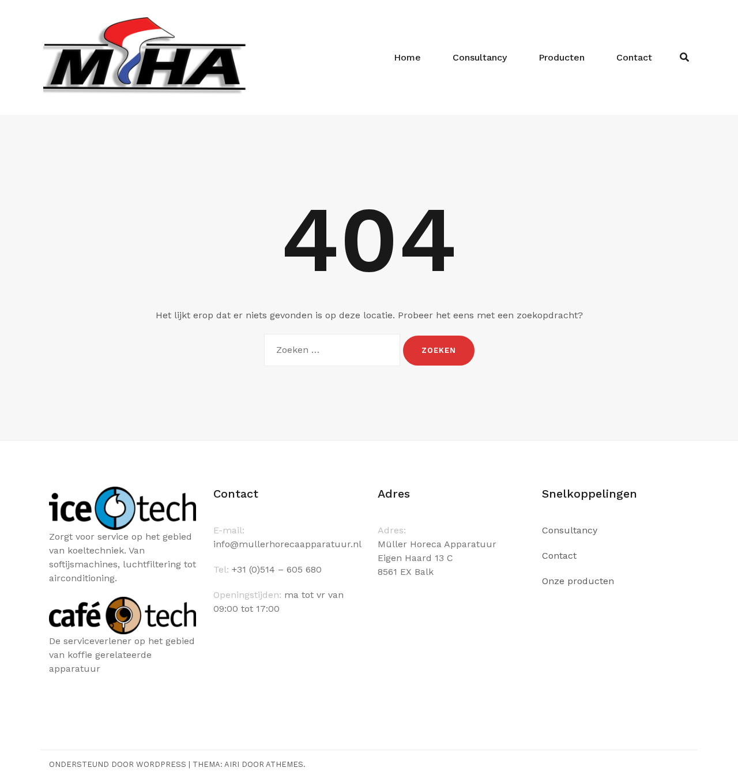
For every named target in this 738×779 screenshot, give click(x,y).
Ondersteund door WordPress (117, 764)
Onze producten (578, 580)
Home (407, 57)
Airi (231, 764)
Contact (634, 57)
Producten (562, 57)
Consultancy (480, 57)
